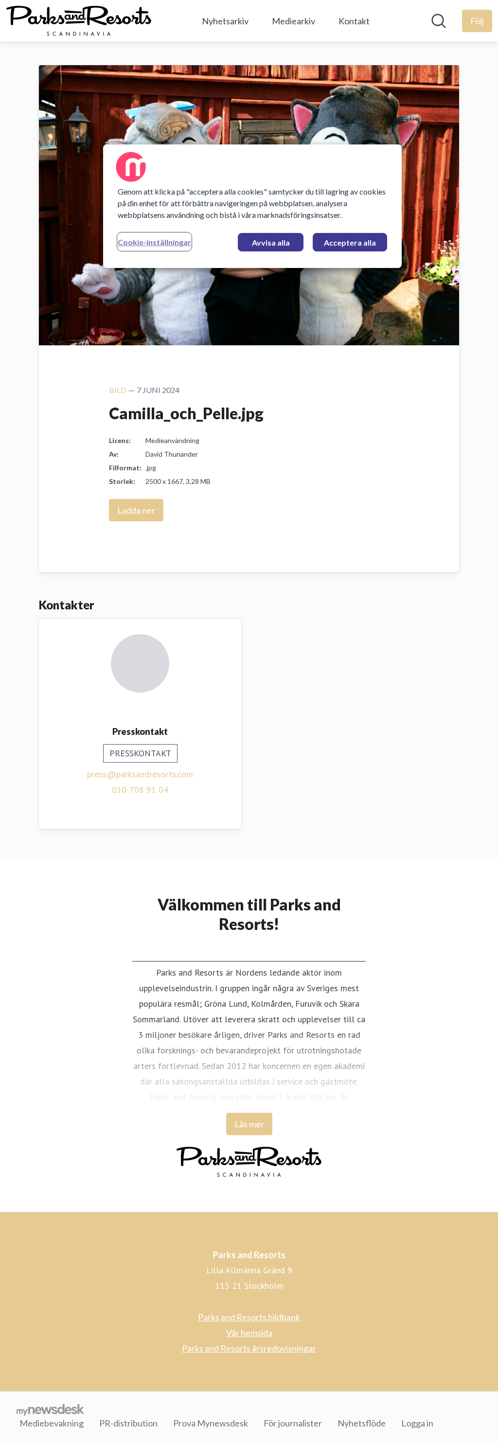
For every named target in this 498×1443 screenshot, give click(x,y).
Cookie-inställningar (154, 242)
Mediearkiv (293, 21)
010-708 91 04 (140, 789)
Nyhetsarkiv (225, 21)
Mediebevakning (51, 1423)
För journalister (293, 1423)
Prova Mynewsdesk (210, 1423)
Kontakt (354, 21)
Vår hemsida (249, 1332)
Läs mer (249, 1124)
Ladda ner (136, 510)
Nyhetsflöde (362, 1423)
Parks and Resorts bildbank (249, 1317)
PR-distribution (128, 1423)
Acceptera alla (350, 242)
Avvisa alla (271, 242)
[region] (252, 206)
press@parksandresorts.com (140, 774)
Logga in (417, 1423)
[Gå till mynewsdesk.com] (50, 1409)
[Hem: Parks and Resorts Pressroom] (79, 21)
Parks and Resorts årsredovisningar (249, 1348)
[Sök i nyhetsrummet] (438, 21)
